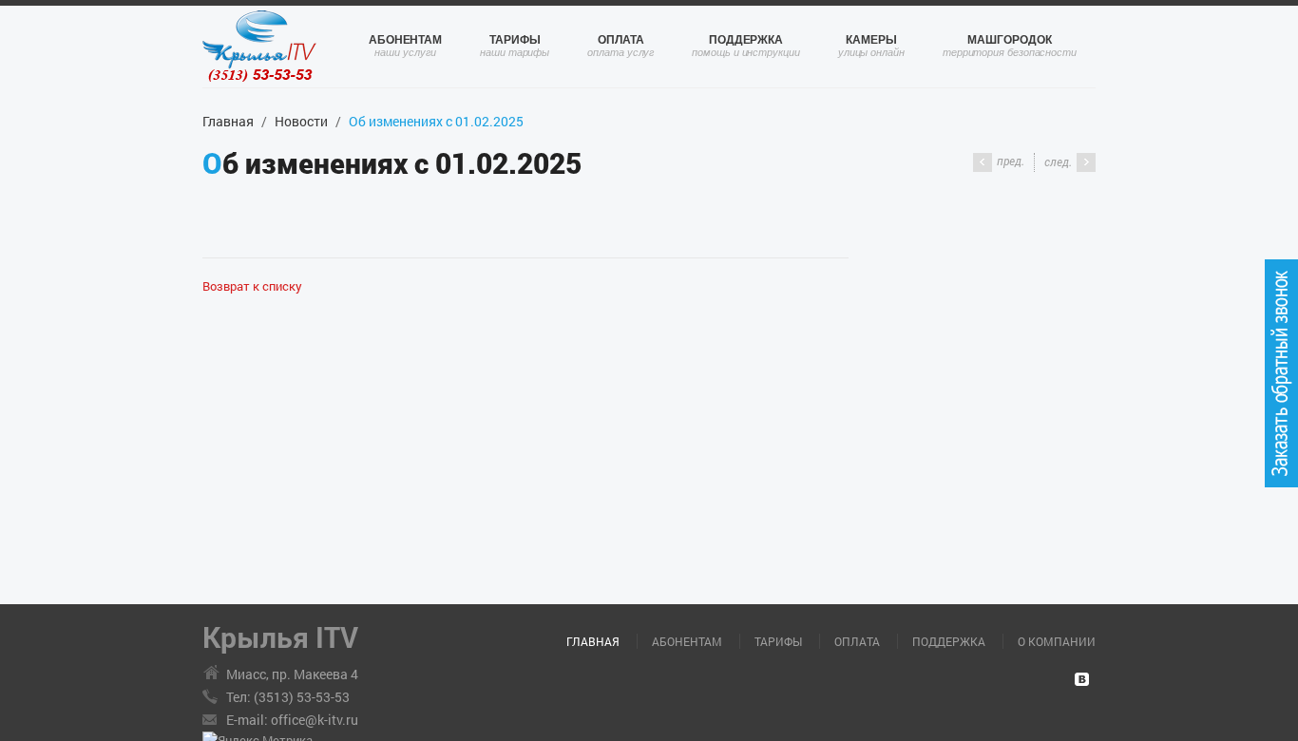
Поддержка (746, 40)
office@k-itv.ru (314, 720)
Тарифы (515, 40)
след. (1058, 161)
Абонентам (405, 40)
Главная (228, 121)
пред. (1010, 160)
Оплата (621, 40)
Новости (301, 121)
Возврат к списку (252, 285)
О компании (1057, 641)
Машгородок (1009, 40)
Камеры (871, 40)
